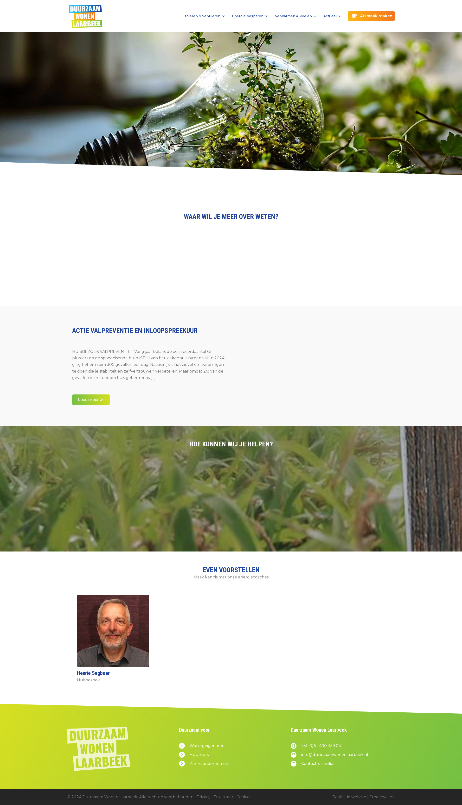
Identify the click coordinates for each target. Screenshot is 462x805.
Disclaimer (223, 797)
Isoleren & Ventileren (201, 16)
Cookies (244, 797)
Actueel (330, 16)
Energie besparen (247, 16)
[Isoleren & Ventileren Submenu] (222, 16)
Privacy (204, 797)
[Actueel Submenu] (339, 16)
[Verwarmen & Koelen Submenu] (314, 16)
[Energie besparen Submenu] (265, 16)
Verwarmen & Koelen (293, 16)
